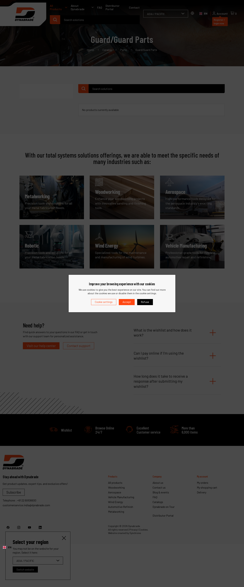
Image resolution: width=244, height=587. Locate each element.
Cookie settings (104, 302)
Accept (127, 302)
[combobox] (7, 547)
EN (9, 547)
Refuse (145, 302)
